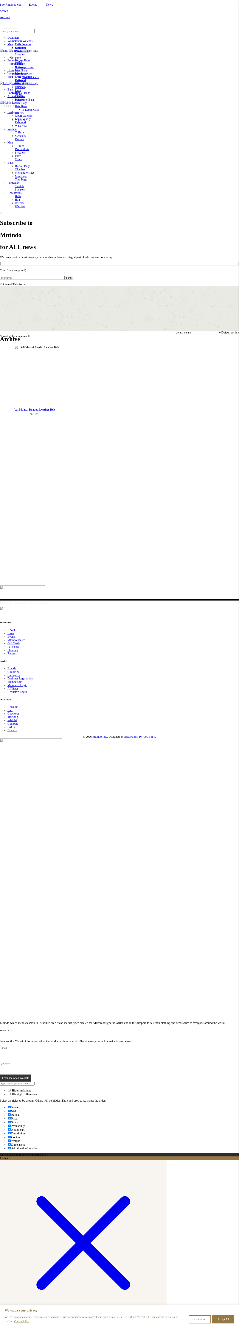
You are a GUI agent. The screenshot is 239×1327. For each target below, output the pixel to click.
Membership (14, 681)
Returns (12, 653)
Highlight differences (24, 1094)
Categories (13, 675)
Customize (199, 1319)
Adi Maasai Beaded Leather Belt (34, 409)
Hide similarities (21, 1090)
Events (33, 4)
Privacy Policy (147, 736)
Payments (13, 646)
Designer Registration (20, 678)
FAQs (11, 727)
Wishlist (12, 720)
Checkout (13, 713)
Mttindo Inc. (99, 736)
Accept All (223, 1319)
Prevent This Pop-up (15, 284)
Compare (12, 723)
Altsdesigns (131, 736)
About (11, 629)
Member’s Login (17, 685)
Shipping (12, 650)
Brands (11, 668)
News (49, 4)
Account (5, 17)
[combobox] (230, 332)
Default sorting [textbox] (230, 332)
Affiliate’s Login (17, 691)
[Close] (235, 1308)
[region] (119, 1316)
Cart (10, 710)
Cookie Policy (21, 1321)
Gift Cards (13, 643)
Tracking (12, 716)
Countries (13, 671)
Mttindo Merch (16, 640)
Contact (12, 730)
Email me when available (15, 1078)
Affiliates (12, 688)
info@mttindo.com (11, 4)
